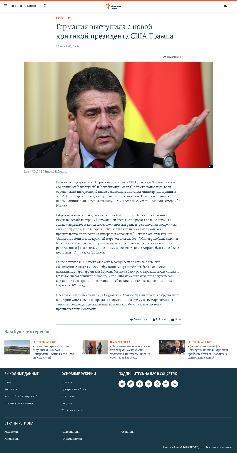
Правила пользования (18, 403)
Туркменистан (72, 438)
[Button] (172, 57)
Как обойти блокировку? (20, 396)
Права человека (120, 342)
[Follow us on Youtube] (122, 384)
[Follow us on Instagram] (130, 384)
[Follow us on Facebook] (139, 384)
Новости (63, 18)
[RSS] (174, 384)
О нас (8, 382)
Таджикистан (71, 431)
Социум (66, 403)
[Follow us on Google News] (165, 384)
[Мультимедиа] (225, 6)
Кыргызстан (12, 438)
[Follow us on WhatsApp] (157, 384)
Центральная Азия (44, 342)
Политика (68, 396)
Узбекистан (128, 431)
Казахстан (11, 431)
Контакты (10, 389)
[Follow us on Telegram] (148, 384)
